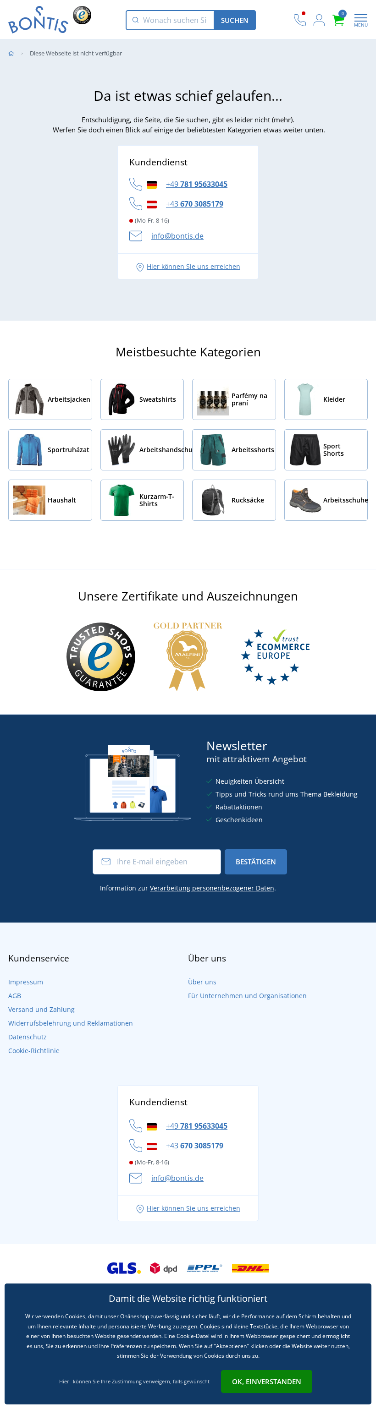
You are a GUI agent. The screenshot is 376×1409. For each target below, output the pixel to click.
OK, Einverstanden (266, 1381)
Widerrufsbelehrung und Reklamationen (70, 1023)
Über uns (202, 982)
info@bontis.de (177, 236)
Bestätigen (256, 861)
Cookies (210, 1326)
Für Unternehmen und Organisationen (247, 995)
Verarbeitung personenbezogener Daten (212, 888)
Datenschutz (27, 1036)
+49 (196, 184)
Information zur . (188, 888)
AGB (14, 995)
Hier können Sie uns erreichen (193, 266)
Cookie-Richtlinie (34, 1050)
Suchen (235, 20)
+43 (194, 204)
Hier (64, 1381)
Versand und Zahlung (41, 1009)
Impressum (25, 982)
